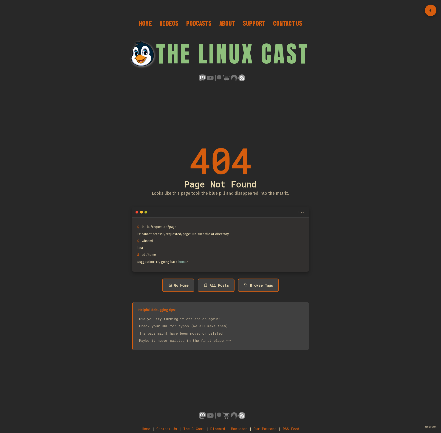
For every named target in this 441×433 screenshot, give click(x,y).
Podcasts (199, 23)
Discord (217, 428)
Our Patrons (265, 428)
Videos (169, 23)
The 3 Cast (193, 428)
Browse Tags (261, 285)
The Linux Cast (232, 53)
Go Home (181, 285)
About (227, 23)
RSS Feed (291, 428)
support (254, 23)
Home (145, 23)
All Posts (219, 285)
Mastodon (239, 428)
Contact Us (287, 23)
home (182, 262)
